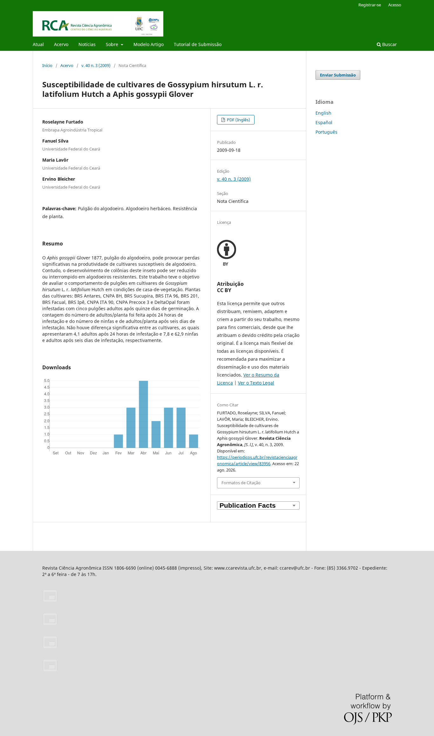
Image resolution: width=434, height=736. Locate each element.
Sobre (112, 44)
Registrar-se (369, 5)
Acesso (394, 5)
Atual (38, 44)
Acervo (61, 44)
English (323, 113)
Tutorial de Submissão (197, 44)
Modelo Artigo (148, 44)
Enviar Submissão (338, 75)
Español (323, 122)
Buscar (389, 44)
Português (326, 132)
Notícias (87, 44)
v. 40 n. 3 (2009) (96, 65)
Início (47, 65)
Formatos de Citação (241, 482)
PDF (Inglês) (238, 120)
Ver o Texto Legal (256, 383)
